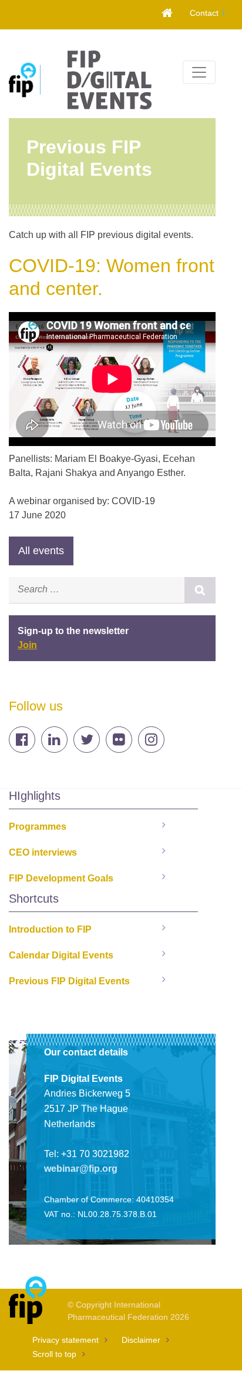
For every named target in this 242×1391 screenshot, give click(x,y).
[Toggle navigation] (199, 72)
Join (27, 645)
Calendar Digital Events (61, 955)
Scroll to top (54, 1354)
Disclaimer (141, 1340)
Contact (204, 13)
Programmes (37, 827)
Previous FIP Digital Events (69, 981)
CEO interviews (43, 852)
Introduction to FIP (50, 929)
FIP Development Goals (61, 878)
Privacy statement (65, 1340)
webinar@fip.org (80, 1169)
